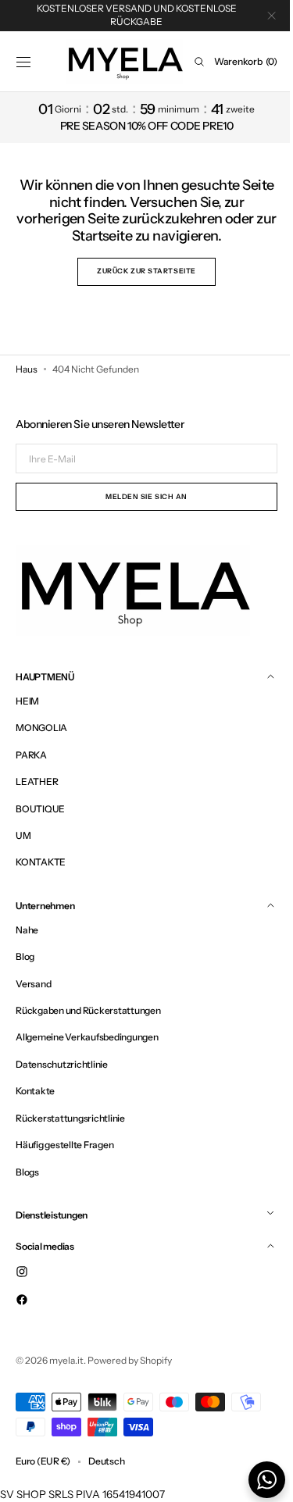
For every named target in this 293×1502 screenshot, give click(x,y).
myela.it (66, 1360)
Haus (27, 369)
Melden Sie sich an (141, 496)
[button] (23, 62)
